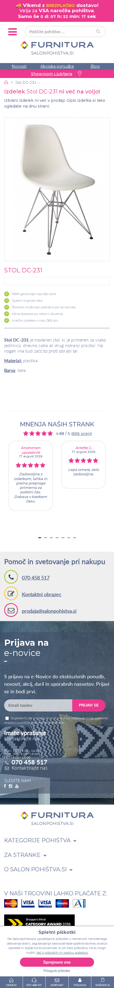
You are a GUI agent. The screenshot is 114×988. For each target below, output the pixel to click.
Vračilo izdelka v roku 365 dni (35, 320)
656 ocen (81, 433)
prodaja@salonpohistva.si (49, 610)
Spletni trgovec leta (27, 300)
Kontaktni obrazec (41, 594)
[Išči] (98, 31)
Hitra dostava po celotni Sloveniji (37, 314)
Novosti (19, 66)
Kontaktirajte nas (30, 768)
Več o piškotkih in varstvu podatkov (62, 953)
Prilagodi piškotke (56, 971)
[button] (57, 189)
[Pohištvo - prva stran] (6, 82)
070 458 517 (36, 577)
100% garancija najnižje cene (34, 294)
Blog (95, 66)
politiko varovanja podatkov (42, 722)
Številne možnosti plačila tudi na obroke (44, 307)
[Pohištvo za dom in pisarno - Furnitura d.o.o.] (57, 48)
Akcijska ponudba (57, 66)
